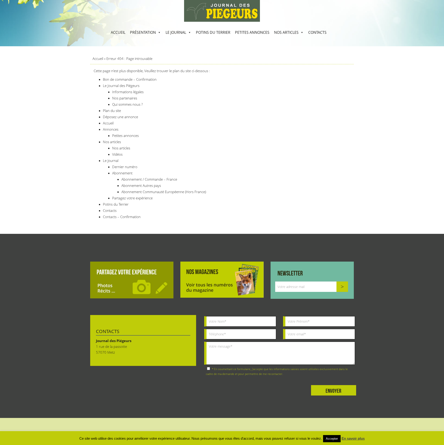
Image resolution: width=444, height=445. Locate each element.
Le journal (176, 32)
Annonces (110, 129)
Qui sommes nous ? (127, 104)
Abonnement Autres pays (141, 185)
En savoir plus (353, 438)
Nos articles (286, 32)
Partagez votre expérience (132, 198)
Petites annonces (252, 32)
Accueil (118, 32)
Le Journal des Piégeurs (121, 85)
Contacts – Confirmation (122, 216)
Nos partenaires (124, 98)
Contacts (317, 32)
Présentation (143, 32)
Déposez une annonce (120, 116)
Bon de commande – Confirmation (130, 79)
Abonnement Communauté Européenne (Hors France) (163, 191)
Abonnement (122, 173)
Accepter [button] (332, 438)
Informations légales (128, 92)
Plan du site (112, 110)
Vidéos (117, 154)
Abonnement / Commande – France (149, 179)
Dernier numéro (124, 166)
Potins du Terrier (213, 32)
